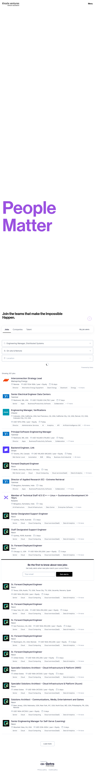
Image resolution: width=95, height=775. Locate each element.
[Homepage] (10, 3)
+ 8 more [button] (81, 388)
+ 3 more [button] (78, 507)
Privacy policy (42, 770)
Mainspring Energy (19, 381)
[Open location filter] (90, 358)
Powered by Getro (87, 367)
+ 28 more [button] (77, 457)
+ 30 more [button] (86, 425)
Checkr (14, 413)
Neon (13, 466)
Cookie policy (53, 770)
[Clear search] (90, 343)
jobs (7, 329)
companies (18, 329)
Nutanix (14, 501)
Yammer (14, 397)
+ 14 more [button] (88, 473)
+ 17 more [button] (69, 403)
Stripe (13, 450)
